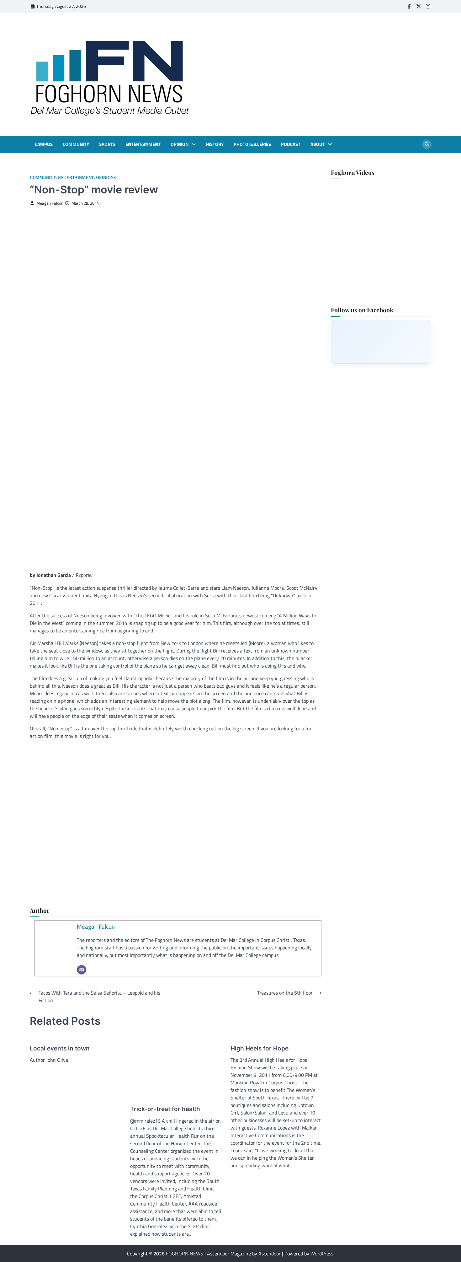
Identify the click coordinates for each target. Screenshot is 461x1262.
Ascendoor (269, 1253)
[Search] (427, 144)
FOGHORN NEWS (184, 1253)
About (317, 144)
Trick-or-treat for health (165, 1109)
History (215, 144)
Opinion (179, 144)
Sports (107, 144)
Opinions (106, 177)
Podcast (290, 144)
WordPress (321, 1253)
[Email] (81, 970)
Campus (44, 144)
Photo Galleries (252, 144)
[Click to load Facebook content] (381, 341)
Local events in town (60, 1048)
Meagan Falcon (49, 203)
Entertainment (143, 144)
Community (76, 144)
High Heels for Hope (259, 1048)
